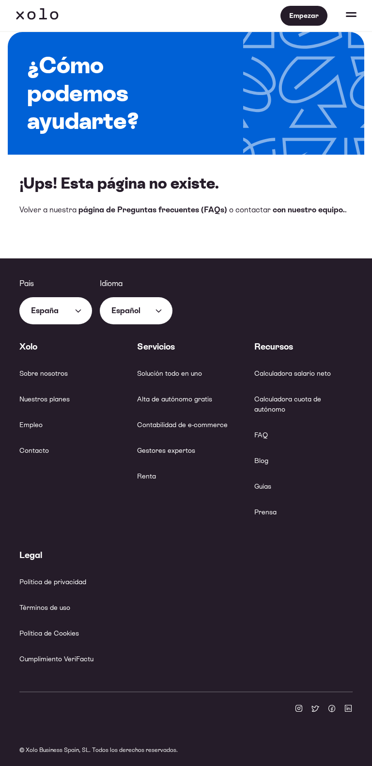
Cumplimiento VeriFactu (56, 659)
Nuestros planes (44, 399)
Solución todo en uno (169, 373)
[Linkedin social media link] (348, 709)
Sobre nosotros (43, 373)
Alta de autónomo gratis (174, 399)
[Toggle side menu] (341, 15)
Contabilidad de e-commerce (182, 425)
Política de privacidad (52, 582)
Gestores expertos (166, 450)
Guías (262, 486)
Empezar (304, 15)
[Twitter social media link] (315, 709)
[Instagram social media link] (298, 709)
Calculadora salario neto (292, 373)
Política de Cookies (49, 633)
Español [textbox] (125, 310)
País (26, 283)
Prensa (265, 512)
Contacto (34, 450)
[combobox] (55, 310)
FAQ (261, 435)
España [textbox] (45, 310)
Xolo (37, 15)
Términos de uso (44, 607)
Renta (146, 476)
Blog (261, 460)
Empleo (31, 425)
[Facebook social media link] (331, 709)
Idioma (111, 283)
